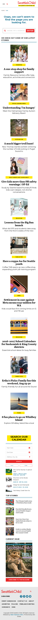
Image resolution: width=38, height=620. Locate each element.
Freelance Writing (27, 604)
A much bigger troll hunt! (19, 143)
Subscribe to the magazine (19, 580)
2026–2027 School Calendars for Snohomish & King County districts (19, 344)
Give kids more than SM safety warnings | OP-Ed (19, 183)
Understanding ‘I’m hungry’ (19, 107)
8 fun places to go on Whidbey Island (19, 418)
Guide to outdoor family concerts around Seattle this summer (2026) (23, 531)
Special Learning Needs (19, 103)
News (19, 295)
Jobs (13, 607)
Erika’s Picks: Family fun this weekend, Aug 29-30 (19, 382)
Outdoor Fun (19, 139)
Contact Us (22, 601)
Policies (14, 604)
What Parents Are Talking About (19, 177)
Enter (30, 31)
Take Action (19, 257)
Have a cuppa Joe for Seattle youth (19, 262)
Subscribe (5, 596)
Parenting (19, 64)
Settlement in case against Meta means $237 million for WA (19, 302)
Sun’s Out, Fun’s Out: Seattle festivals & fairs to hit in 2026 (24, 521)
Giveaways (6, 607)
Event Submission (9, 601)
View (26, 465)
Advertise (6, 604)
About (31, 601)
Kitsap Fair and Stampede (21, 485)
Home (2, 10)
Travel (19, 412)
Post (12, 465)
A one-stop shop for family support (19, 70)
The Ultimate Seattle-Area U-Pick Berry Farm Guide (24, 502)
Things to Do (19, 376)
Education (19, 218)
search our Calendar (19, 438)
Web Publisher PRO (16, 614)
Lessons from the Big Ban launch (19, 224)
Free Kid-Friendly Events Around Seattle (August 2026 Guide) (23, 511)
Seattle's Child (17, 613)
